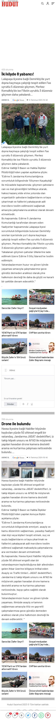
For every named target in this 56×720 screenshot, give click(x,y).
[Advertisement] (28, 36)
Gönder (10, 404)
